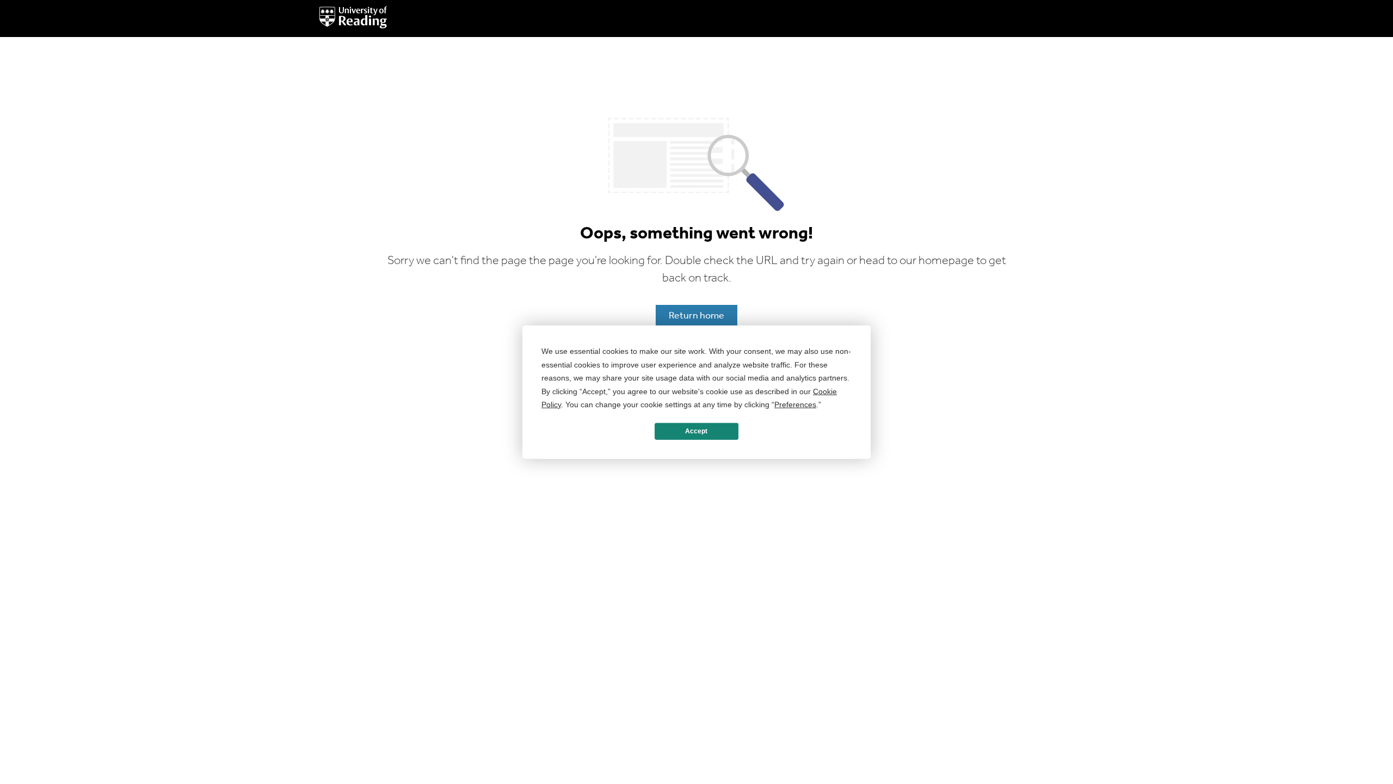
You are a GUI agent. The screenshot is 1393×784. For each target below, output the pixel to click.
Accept (696, 431)
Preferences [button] (795, 404)
